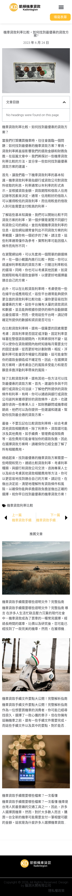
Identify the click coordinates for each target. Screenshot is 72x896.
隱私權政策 (56, 891)
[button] (61, 7)
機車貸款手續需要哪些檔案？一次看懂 (30, 796)
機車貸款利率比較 (20, 505)
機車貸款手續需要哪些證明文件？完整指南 (33, 602)
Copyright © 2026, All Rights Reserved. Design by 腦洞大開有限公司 (36, 883)
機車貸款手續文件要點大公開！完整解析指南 (34, 699)
